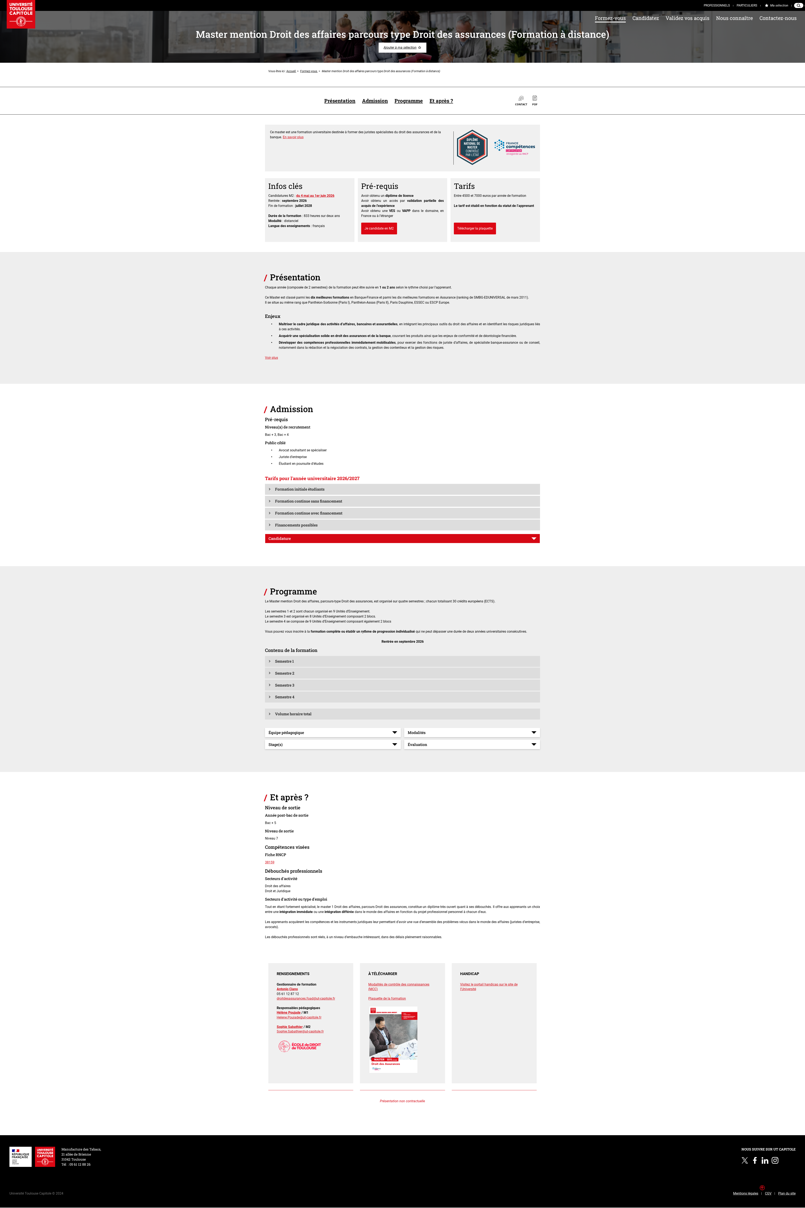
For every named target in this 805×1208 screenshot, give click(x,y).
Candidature (280, 538)
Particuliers (747, 5)
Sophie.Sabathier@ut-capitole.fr (300, 1031)
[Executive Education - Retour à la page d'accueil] (21, 14)
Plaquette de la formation (387, 998)
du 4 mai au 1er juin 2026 (315, 196)
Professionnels (717, 5)
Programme (409, 100)
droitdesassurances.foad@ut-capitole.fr (306, 998)
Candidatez (645, 18)
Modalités (417, 732)
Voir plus (271, 357)
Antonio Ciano (287, 989)
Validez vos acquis (687, 18)
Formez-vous (610, 18)
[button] (402, 489)
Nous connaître (734, 18)
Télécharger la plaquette (475, 228)
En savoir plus (293, 137)
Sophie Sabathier (290, 1027)
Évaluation (417, 744)
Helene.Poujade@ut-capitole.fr (299, 1017)
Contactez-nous (778, 18)
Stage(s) (276, 744)
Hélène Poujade (289, 1013)
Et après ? (441, 100)
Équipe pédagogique (286, 732)
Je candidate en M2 (379, 228)
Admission (375, 100)
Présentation (339, 100)
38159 (269, 862)
